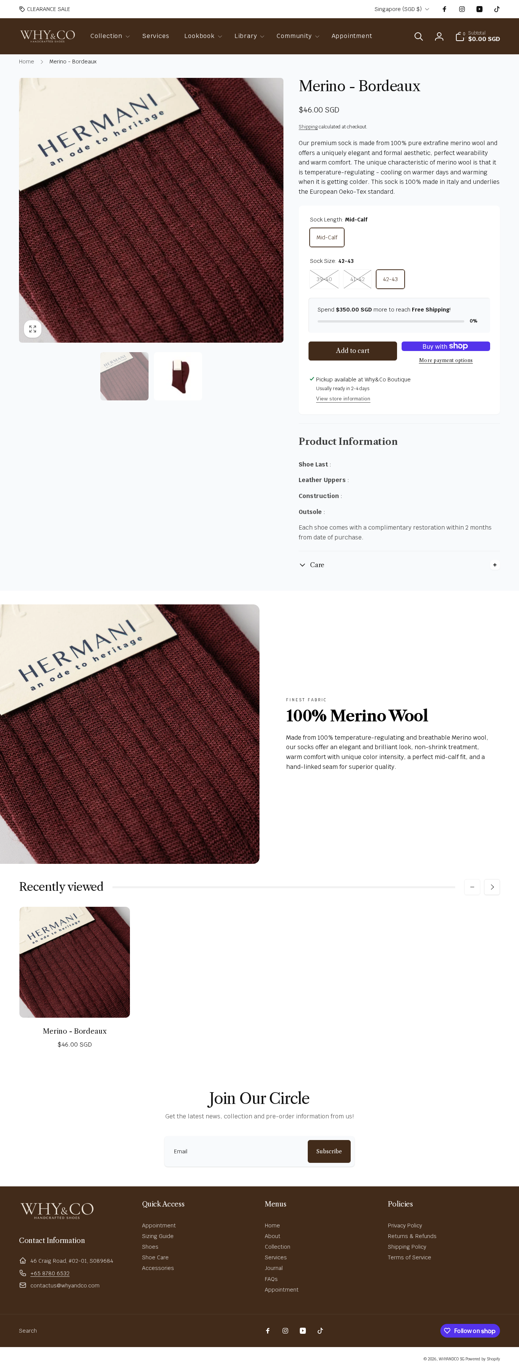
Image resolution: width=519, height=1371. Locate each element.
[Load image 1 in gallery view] (124, 376)
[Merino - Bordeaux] (75, 1003)
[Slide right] (492, 887)
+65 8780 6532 (50, 1273)
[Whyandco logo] (57, 1220)
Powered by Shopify (482, 1359)
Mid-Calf (326, 237)
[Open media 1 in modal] (151, 210)
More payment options (446, 360)
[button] (109, 36)
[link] (44, 9)
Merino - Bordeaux (74, 1031)
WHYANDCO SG (451, 1359)
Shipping (308, 127)
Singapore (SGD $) (398, 9)
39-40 (324, 279)
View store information (343, 399)
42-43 (390, 279)
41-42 (357, 279)
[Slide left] (472, 887)
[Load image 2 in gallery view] (178, 376)
